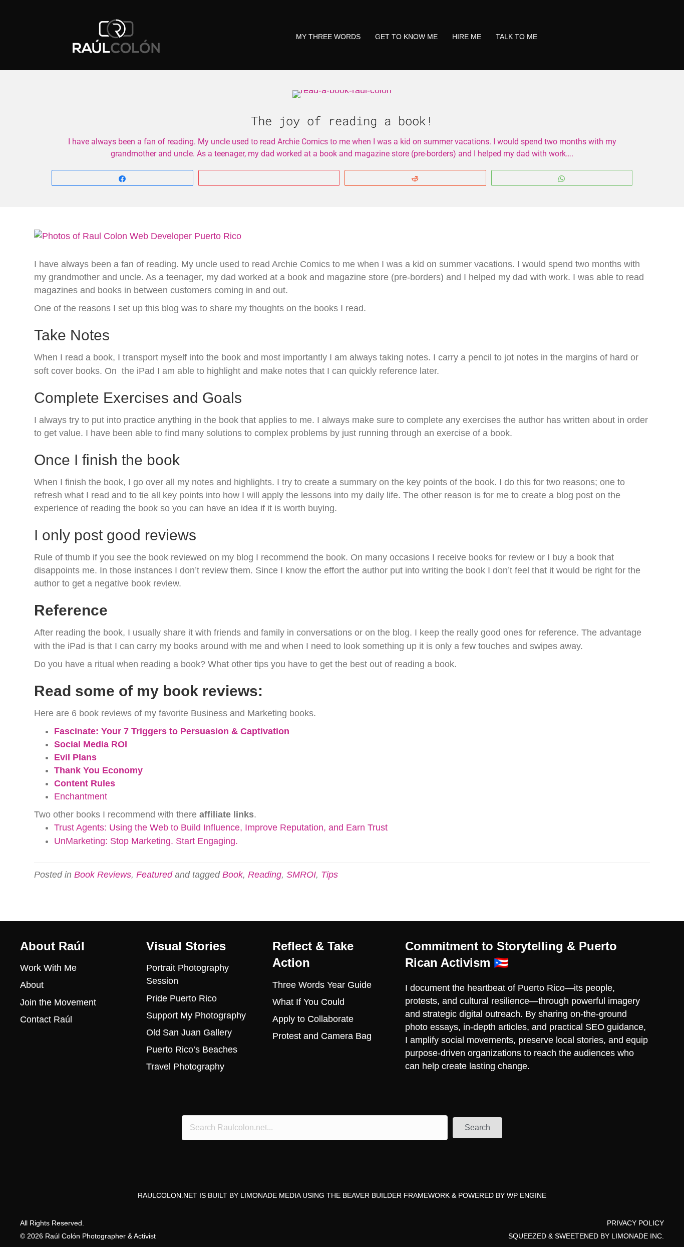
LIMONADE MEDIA (270, 1195)
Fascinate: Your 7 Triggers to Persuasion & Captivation (171, 731)
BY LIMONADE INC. (632, 1236)
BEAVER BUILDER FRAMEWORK (396, 1195)
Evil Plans (75, 757)
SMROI (301, 875)
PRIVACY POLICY (635, 1223)
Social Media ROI (90, 744)
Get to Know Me (406, 37)
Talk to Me (516, 37)
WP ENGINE (526, 1195)
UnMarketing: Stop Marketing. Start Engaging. (146, 841)
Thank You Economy (98, 770)
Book (232, 875)
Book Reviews (102, 875)
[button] (477, 1127)
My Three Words (328, 37)
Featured (154, 875)
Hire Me (466, 37)
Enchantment (80, 796)
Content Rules (84, 783)
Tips (329, 875)
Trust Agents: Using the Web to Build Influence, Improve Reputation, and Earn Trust (221, 827)
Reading (264, 875)
